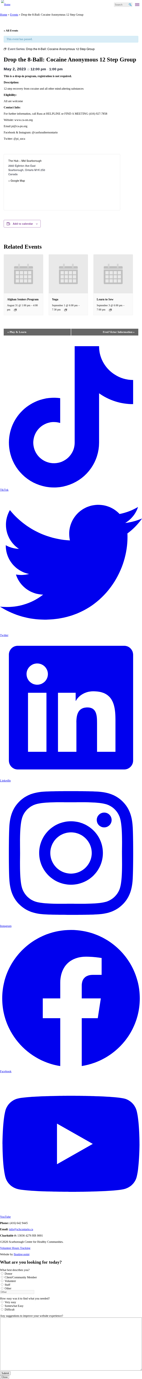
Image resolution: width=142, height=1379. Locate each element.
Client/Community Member (21, 1277)
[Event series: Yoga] (65, 310)
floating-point (21, 1254)
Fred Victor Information (119, 332)
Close (4, 1377)
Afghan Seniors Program (22, 299)
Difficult (9, 1309)
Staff (7, 1284)
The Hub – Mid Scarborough (25, 161)
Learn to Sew (105, 299)
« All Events (11, 30)
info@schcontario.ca (21, 1229)
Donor (8, 1273)
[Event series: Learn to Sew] (110, 310)
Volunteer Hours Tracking (15, 1248)
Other (8, 1288)
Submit (5, 1373)
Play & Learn (16, 332)
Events (14, 14)
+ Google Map (16, 180)
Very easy (10, 1302)
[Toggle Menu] (137, 4)
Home (3, 14)
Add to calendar (23, 223)
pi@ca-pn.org (19, 126)
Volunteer (10, 1281)
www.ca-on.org (23, 119)
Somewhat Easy (14, 1305)
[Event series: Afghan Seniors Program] (15, 310)
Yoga (55, 299)
